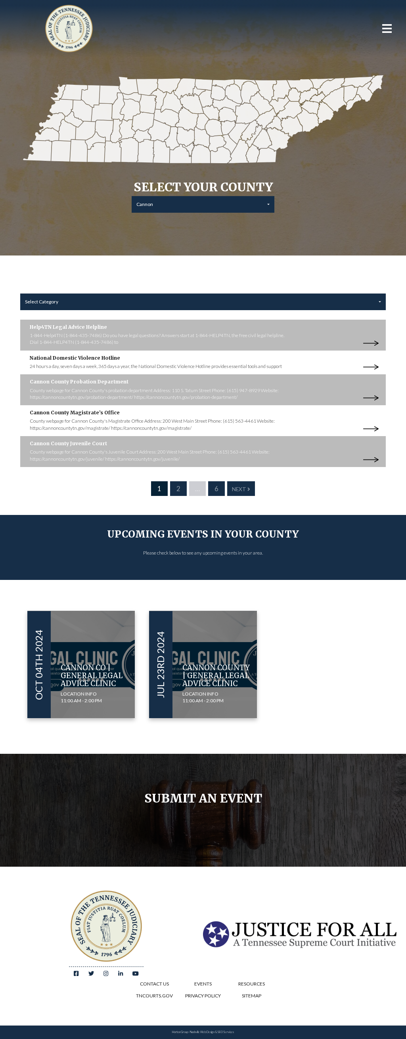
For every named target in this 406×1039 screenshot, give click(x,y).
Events (203, 984)
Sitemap (251, 996)
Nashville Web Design (202, 1032)
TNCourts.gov (154, 996)
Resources (251, 984)
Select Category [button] (41, 302)
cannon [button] (144, 204)
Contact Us (154, 984)
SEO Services (225, 1032)
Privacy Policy (203, 996)
